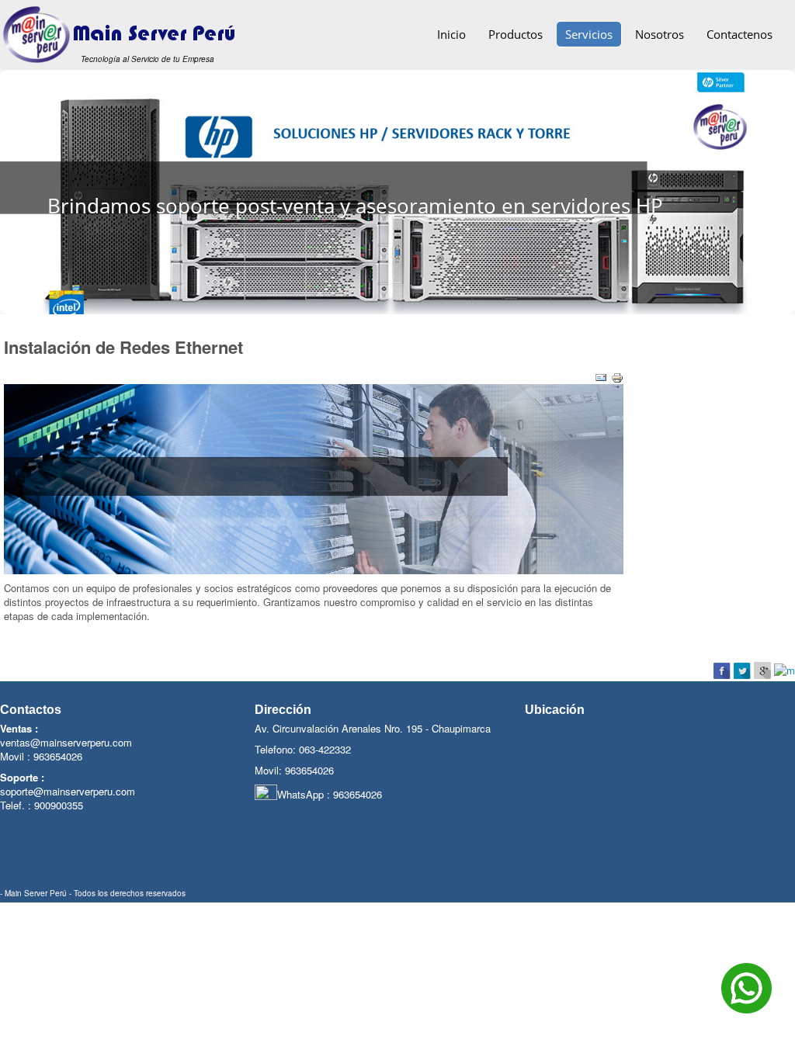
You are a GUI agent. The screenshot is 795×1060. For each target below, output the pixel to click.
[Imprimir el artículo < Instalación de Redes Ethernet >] (617, 376)
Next (776, 189)
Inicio (451, 34)
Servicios (589, 34)
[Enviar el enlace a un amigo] (601, 376)
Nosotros (659, 34)
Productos (515, 34)
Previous (19, 189)
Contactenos (739, 34)
